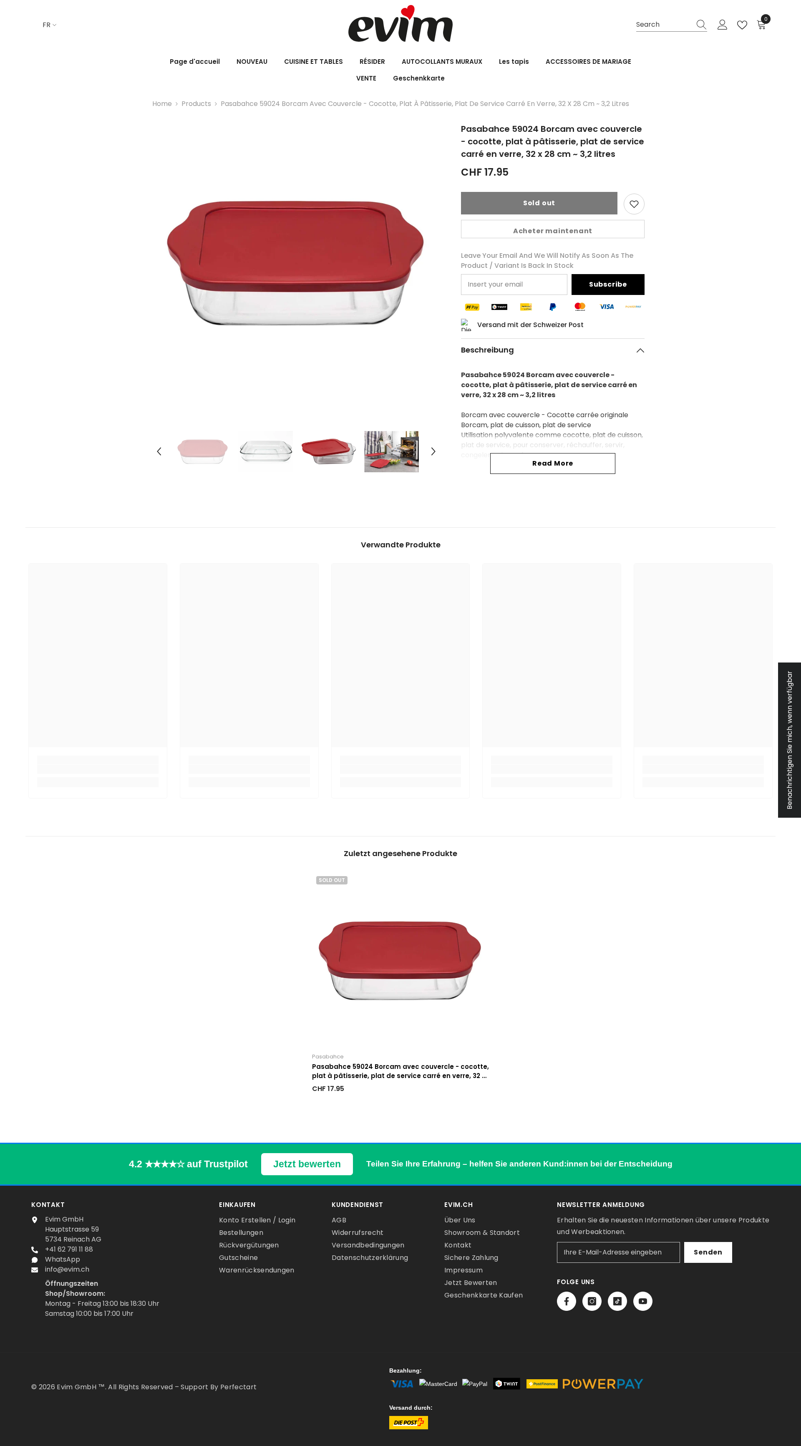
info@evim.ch (67, 1269)
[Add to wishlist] (634, 204)
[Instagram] (592, 1301)
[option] (296, 263)
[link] (98, 769)
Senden (708, 1252)
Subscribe (608, 284)
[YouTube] (642, 1301)
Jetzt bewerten (307, 1164)
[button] (159, 451)
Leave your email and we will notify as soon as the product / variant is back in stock (547, 260)
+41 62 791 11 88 (69, 1249)
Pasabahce (328, 1057)
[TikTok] (617, 1301)
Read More (552, 463)
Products (196, 103)
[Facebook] (566, 1301)
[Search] (671, 25)
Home (162, 103)
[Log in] (723, 25)
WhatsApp (62, 1259)
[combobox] (663, 24)
